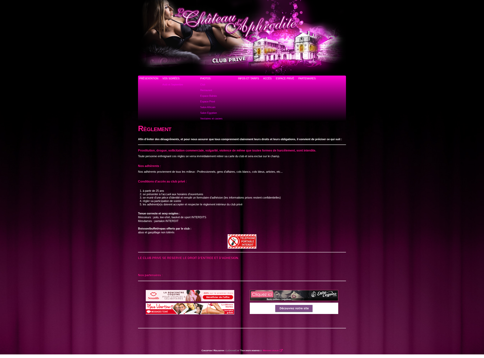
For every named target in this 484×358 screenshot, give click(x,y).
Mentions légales (270, 350)
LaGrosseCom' (233, 350)
